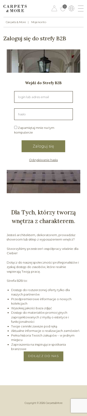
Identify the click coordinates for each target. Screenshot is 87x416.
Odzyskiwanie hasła (43, 160)
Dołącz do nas (43, 356)
